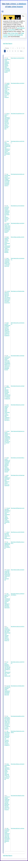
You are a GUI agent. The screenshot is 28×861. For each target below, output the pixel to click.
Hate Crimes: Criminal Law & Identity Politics (13, 34)
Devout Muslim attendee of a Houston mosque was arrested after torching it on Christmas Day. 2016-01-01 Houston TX (7, 438)
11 (9, 51)
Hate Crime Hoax (12, 33)
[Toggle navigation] (2, 11)
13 (15, 51)
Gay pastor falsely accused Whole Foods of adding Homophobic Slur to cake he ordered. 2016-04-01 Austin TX (7, 179)
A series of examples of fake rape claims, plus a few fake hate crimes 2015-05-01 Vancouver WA (7, 575)
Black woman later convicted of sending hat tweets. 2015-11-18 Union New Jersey (7, 262)
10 (7, 51)
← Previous (6, 48)
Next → (21, 51)
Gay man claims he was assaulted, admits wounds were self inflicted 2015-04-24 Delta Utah (7, 690)
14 (17, 51)
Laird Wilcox (20, 28)
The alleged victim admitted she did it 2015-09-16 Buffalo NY (7, 545)
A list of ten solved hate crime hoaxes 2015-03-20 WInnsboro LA (7, 535)
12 (12, 51)
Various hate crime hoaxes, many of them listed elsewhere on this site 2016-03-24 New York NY (7, 228)
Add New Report (7, 43)
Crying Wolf (11, 30)
